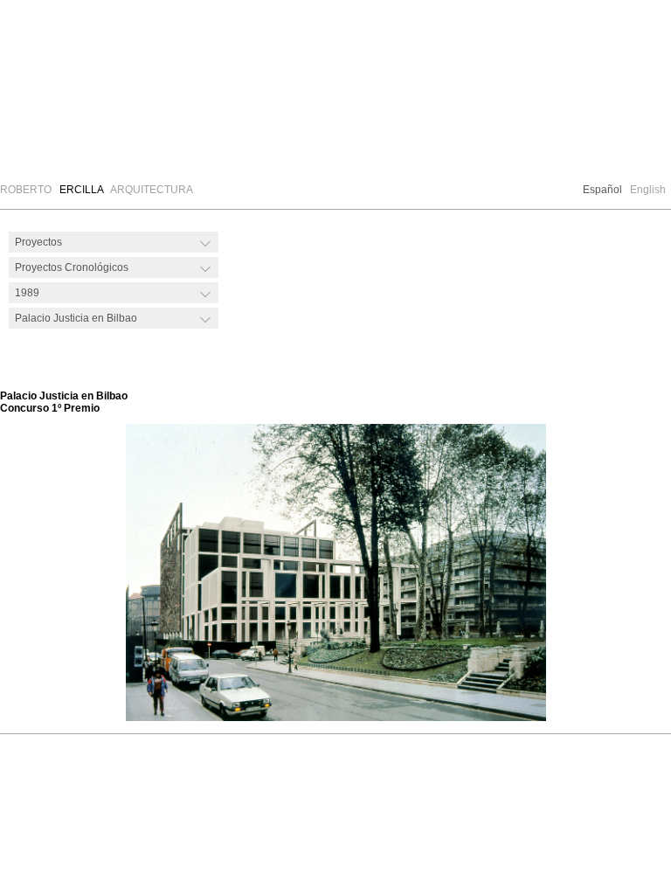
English (648, 190)
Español (602, 190)
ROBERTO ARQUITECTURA (96, 190)
